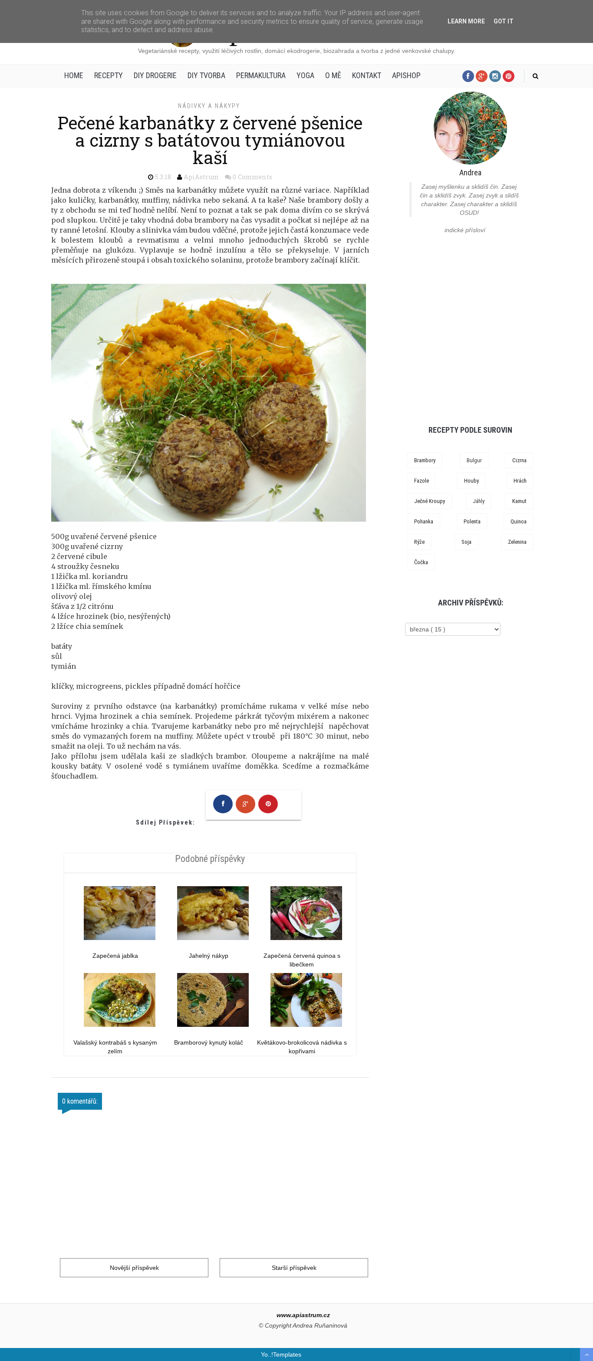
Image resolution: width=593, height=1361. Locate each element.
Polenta (472, 521)
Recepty (108, 75)
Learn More (466, 21)
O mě (333, 75)
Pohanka (423, 521)
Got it (504, 21)
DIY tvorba (206, 75)
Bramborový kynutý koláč (208, 1042)
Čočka (421, 562)
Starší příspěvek (294, 1267)
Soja (466, 542)
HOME (73, 75)
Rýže (419, 542)
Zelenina (517, 542)
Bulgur (474, 460)
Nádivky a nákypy (209, 105)
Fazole (421, 480)
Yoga (305, 75)
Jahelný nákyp (208, 955)
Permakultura (261, 75)
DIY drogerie (155, 75)
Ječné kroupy (429, 501)
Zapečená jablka (115, 955)
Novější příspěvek (134, 1267)
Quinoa (519, 521)
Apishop (406, 75)
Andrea (470, 172)
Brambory (424, 460)
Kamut (519, 501)
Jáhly (478, 501)
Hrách (520, 480)
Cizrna (519, 460)
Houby (471, 480)
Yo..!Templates (281, 1354)
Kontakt (366, 75)
